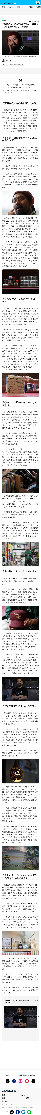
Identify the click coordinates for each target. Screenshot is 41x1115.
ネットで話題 (28, 7)
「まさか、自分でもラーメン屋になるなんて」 (20, 85)
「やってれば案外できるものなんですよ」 (19, 87)
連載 (18, 7)
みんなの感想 (35, 21)
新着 (3, 7)
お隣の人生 (20, 64)
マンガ (11, 7)
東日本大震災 (13, 64)
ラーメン (5, 64)
